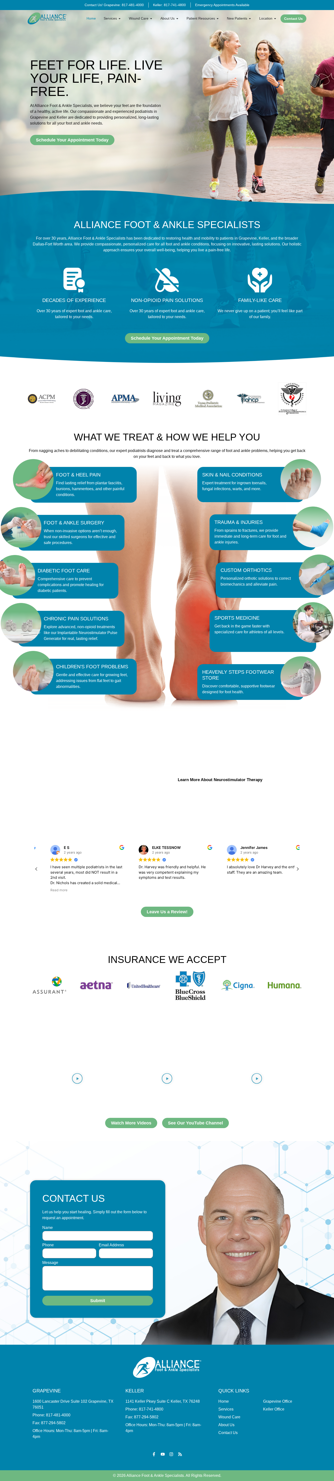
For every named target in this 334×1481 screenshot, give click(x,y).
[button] (297, 869)
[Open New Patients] (249, 18)
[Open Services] (119, 18)
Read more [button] (50, 890)
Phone (48, 1245)
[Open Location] (275, 18)
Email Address (111, 1245)
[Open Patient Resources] (217, 18)
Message (50, 1263)
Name (47, 1228)
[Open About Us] (177, 18)
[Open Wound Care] (151, 18)
